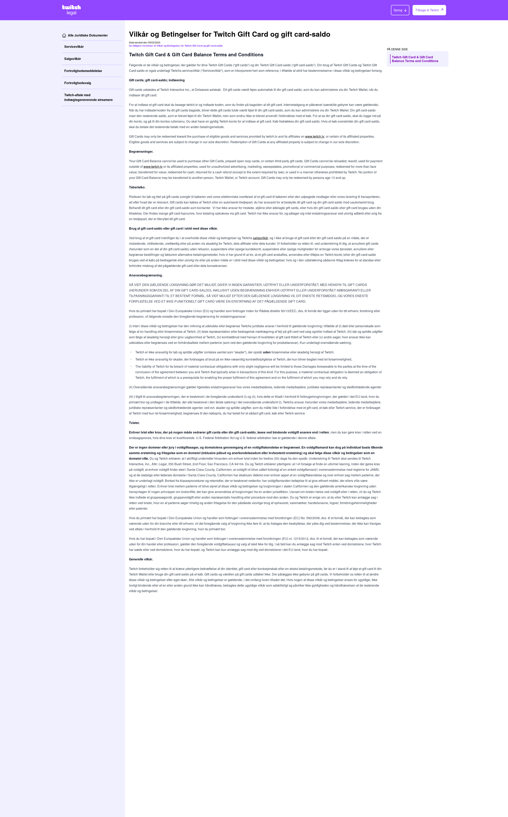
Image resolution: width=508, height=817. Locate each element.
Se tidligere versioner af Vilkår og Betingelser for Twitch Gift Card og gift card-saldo (176, 45)
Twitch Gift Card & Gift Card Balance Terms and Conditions (415, 59)
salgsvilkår (260, 238)
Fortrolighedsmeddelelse (83, 70)
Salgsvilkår (72, 58)
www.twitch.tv (314, 136)
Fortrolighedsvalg (77, 83)
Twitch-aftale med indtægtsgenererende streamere (88, 97)
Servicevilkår (74, 46)
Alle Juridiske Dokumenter (88, 35)
